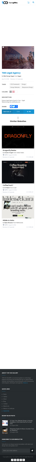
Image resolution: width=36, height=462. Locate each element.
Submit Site (6, 411)
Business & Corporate (17, 79)
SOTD (6, 155)
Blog (4, 401)
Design (24, 84)
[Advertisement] (18, 28)
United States (20, 152)
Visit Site (6, 112)
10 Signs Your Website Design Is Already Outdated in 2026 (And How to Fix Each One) (21, 422)
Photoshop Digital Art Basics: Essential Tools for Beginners (22, 429)
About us (25, 383)
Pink (13, 92)
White (16, 92)
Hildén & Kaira (8, 220)
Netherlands (19, 222)
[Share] (16, 106)
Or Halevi (7, 188)
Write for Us (6, 406)
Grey (10, 92)
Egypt (19, 76)
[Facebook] (11, 106)
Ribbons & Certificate (8, 408)
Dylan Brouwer (8, 222)
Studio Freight (8, 152)
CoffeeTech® (8, 185)
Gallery (5, 396)
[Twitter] (13, 106)
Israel (14, 188)
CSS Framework (15, 84)
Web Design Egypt (9, 76)
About (4, 399)
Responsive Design (27, 87)
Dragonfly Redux (9, 150)
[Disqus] (18, 295)
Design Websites (15, 87)
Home (4, 394)
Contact (5, 404)
